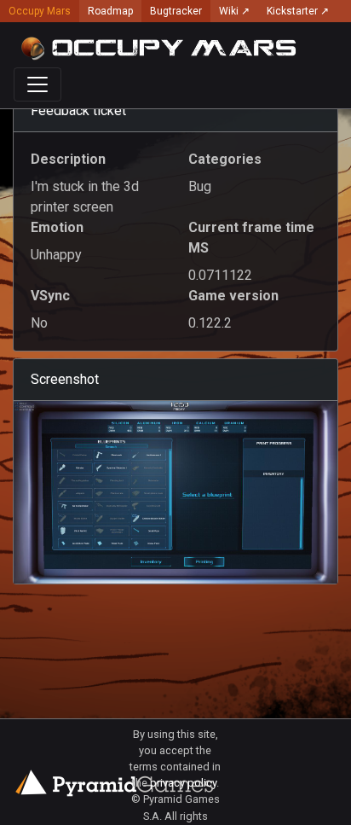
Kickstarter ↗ (298, 11)
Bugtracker (176, 11)
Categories (225, 159)
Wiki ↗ (234, 11)
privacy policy (183, 782)
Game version (233, 296)
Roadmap (110, 11)
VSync (50, 296)
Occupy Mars (40, 11)
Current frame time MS (251, 237)
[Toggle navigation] (37, 84)
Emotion (57, 227)
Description (68, 159)
